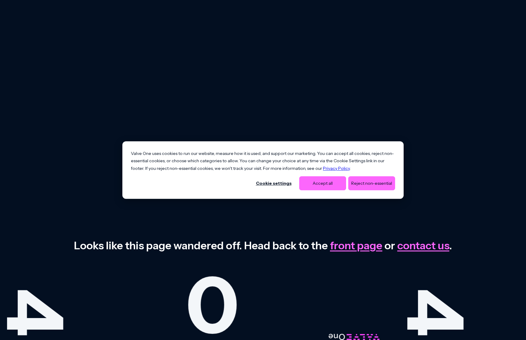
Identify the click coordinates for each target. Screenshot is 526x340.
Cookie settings (274, 183)
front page (356, 245)
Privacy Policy (336, 168)
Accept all (323, 183)
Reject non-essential (371, 183)
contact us (423, 245)
